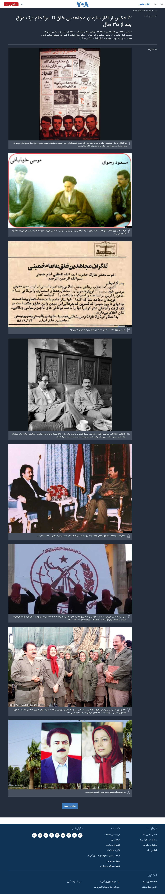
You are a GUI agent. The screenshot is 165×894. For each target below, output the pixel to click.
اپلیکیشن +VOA (112, 834)
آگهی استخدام (113, 850)
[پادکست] (40, 835)
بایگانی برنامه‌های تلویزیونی (106, 887)
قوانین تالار (152, 850)
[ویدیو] (22, 4)
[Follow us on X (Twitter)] (68, 835)
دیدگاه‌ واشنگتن (74, 881)
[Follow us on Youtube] (63, 835)
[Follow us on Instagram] (57, 835)
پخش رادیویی (113, 861)
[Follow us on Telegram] (74, 835)
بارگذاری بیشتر (69, 806)
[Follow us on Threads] (51, 835)
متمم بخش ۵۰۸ (149, 834)
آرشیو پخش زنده (149, 887)
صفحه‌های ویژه (150, 881)
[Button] (152, 50)
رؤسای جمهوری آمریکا (109, 881)
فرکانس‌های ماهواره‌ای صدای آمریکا (103, 855)
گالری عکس (144, 4)
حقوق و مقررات (150, 845)
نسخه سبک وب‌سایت (110, 866)
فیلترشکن (115, 840)
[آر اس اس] (45, 835)
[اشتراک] (34, 835)
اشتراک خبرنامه (113, 845)
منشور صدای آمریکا (148, 840)
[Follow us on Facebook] (80, 835)
